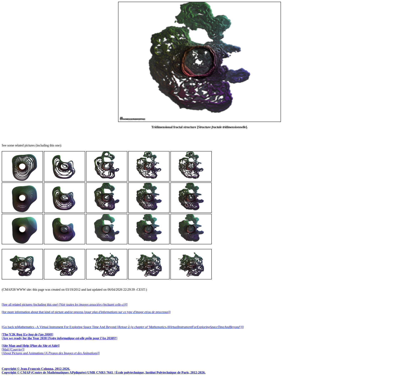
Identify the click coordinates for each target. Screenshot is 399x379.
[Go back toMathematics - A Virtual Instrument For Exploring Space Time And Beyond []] (123, 327)
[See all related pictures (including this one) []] (64, 304)
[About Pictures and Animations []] (51, 353)
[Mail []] (13, 349)
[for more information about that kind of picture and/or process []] (86, 312)
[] (27, 334)
